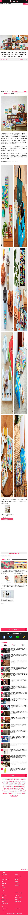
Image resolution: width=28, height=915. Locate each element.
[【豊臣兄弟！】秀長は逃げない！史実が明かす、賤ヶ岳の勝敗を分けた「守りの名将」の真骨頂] (5, 657)
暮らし (3, 885)
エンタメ (17, 883)
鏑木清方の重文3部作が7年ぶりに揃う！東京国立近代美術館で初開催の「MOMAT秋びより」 (18, 750)
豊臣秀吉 (12, 791)
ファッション (4, 878)
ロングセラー (16, 781)
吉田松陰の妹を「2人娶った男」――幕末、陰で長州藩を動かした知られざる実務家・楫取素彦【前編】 (18, 731)
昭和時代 (11, 793)
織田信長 (17, 786)
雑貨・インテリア (4, 59)
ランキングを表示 (13, 775)
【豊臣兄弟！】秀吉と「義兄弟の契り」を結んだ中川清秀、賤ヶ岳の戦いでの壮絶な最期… (18, 718)
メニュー (1, 1)
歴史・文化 (17, 885)
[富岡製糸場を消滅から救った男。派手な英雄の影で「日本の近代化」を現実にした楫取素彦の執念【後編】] (5, 745)
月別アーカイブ (18, 899)
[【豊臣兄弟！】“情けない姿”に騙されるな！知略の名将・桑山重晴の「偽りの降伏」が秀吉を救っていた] (5, 651)
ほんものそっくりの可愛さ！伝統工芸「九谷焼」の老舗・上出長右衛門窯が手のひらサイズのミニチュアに (18, 737)
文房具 (22, 788)
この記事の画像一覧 (14, 553)
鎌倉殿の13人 (14, 795)
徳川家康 (7, 788)
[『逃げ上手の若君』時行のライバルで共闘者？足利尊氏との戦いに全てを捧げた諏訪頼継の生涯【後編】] (5, 701)
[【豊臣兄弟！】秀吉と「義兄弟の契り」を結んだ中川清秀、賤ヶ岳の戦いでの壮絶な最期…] (5, 720)
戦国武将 (10, 781)
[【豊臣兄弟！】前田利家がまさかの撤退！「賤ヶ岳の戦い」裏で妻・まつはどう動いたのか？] (5, 708)
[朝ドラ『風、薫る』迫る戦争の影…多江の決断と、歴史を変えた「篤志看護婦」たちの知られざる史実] (5, 676)
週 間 (14, 645)
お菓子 (10, 784)
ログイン (22, 3)
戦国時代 (11, 779)
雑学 (5, 784)
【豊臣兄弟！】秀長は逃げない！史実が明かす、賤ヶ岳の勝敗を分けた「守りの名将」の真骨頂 (18, 655)
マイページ (4, 897)
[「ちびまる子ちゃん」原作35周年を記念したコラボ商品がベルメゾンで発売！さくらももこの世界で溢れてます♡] (14, 43)
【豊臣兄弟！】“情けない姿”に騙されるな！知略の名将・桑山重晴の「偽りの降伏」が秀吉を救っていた (18, 649)
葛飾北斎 (23, 793)
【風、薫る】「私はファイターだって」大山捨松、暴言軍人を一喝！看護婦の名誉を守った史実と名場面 (18, 763)
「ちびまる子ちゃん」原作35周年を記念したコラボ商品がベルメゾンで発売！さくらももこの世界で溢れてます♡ (13, 54)
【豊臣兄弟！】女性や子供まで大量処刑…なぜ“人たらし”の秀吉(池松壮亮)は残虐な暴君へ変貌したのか (18, 725)
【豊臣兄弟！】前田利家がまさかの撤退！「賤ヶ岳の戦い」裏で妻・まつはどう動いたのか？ (18, 706)
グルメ (3, 881)
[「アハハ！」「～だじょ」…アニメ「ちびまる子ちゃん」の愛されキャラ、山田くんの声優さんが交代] (7, 579)
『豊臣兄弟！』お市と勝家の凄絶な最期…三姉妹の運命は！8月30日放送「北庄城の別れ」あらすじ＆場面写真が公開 (18, 756)
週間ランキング (18, 901)
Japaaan (14, 1)
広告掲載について (5, 895)
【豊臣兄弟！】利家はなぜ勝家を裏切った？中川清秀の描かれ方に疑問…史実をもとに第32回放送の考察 (18, 687)
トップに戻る (24, 869)
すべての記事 (4, 874)
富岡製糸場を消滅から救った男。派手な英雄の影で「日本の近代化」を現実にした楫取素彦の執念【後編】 (18, 744)
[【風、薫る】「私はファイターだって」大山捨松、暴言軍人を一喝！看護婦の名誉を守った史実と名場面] (5, 764)
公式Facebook (4, 637)
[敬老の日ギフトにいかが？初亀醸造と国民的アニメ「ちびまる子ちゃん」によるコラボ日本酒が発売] (7, 594)
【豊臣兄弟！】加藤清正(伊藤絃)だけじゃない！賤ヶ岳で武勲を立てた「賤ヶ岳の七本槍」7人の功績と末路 (18, 668)
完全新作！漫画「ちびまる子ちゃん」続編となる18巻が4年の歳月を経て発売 (7, 572)
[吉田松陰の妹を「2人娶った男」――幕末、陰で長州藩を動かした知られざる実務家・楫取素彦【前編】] (5, 733)
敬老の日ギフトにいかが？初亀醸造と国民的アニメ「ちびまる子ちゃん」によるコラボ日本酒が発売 (7, 601)
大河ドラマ (17, 779)
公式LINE (17, 637)
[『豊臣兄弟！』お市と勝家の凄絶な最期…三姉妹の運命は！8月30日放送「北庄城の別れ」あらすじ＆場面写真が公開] (5, 758)
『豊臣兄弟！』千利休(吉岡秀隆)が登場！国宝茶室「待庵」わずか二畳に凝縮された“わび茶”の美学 (18, 662)
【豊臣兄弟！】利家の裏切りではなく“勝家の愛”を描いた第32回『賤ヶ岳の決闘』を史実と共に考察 (18, 693)
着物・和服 (17, 878)
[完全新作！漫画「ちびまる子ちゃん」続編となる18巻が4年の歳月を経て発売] (7, 565)
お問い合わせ (17, 895)
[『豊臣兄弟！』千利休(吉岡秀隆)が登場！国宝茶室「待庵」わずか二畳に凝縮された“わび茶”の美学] (5, 663)
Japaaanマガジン (18, 892)
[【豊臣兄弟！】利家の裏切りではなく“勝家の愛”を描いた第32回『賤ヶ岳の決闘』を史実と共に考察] (5, 695)
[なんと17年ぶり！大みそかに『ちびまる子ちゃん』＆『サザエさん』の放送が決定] (20, 565)
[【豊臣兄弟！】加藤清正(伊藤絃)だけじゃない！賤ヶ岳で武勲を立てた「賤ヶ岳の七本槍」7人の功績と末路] (5, 670)
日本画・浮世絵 (18, 876)
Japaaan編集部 (20, 59)
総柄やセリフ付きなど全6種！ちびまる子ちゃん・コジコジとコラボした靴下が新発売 (20, 585)
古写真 (3, 887)
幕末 (14, 784)
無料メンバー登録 (18, 897)
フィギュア (18, 791)
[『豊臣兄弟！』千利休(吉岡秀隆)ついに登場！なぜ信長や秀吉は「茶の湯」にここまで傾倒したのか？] (5, 714)
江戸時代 (5, 779)
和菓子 (16, 881)
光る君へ (17, 793)
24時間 (5, 645)
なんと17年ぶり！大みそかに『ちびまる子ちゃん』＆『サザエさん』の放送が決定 (20, 572)
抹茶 (12, 788)
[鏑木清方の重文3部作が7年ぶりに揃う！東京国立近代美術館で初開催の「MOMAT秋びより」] (5, 752)
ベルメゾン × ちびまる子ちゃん (7, 514)
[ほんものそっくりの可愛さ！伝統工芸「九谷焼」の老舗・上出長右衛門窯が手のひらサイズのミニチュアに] (5, 739)
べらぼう (11, 786)
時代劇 (23, 784)
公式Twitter (10, 637)
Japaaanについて (18, 894)
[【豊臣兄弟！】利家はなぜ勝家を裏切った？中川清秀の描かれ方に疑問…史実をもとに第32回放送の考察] (5, 689)
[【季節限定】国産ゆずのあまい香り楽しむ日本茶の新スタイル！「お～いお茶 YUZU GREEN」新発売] (5, 771)
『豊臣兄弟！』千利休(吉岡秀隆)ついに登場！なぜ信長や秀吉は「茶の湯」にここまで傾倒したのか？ (18, 712)
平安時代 (23, 779)
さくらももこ (4, 555)
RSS (24, 637)
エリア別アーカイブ (6, 899)
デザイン (17, 788)
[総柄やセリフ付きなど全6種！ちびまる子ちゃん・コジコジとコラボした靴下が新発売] (20, 579)
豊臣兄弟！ (6, 791)
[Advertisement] (14, 20)
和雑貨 (16, 879)
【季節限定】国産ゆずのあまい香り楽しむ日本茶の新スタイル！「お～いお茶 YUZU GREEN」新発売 (18, 769)
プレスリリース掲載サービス (14, 629)
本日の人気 (4, 901)
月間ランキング (5, 903)
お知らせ (3, 894)
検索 (27, 1)
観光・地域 (4, 883)
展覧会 (24, 791)
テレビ (5, 786)
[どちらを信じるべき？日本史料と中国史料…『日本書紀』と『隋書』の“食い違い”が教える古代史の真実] (5, 682)
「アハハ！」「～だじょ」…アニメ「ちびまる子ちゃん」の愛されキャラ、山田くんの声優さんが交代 (7, 586)
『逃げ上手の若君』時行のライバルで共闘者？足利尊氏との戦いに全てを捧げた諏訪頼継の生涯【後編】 (18, 699)
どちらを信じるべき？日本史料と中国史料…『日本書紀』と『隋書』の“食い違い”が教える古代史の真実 (18, 680)
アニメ (5, 781)
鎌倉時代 (5, 793)
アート (3, 876)
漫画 (10, 555)
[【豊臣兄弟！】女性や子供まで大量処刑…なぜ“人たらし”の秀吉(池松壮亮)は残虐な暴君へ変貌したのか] (5, 726)
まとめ (16, 874)
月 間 (23, 645)
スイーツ (23, 781)
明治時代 (22, 786)
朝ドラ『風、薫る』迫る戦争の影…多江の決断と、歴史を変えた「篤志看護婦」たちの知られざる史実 (18, 674)
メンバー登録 (26, 3)
